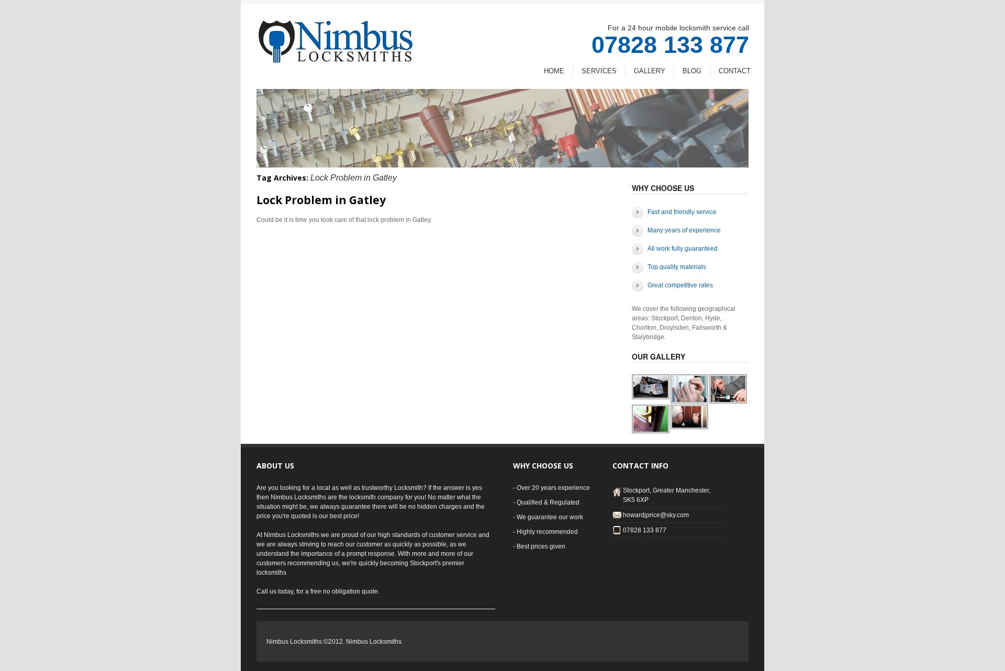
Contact (735, 71)
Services (599, 71)
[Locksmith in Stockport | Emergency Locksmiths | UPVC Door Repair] (335, 57)
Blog (692, 71)
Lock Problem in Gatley (321, 200)
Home (554, 71)
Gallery (649, 71)
